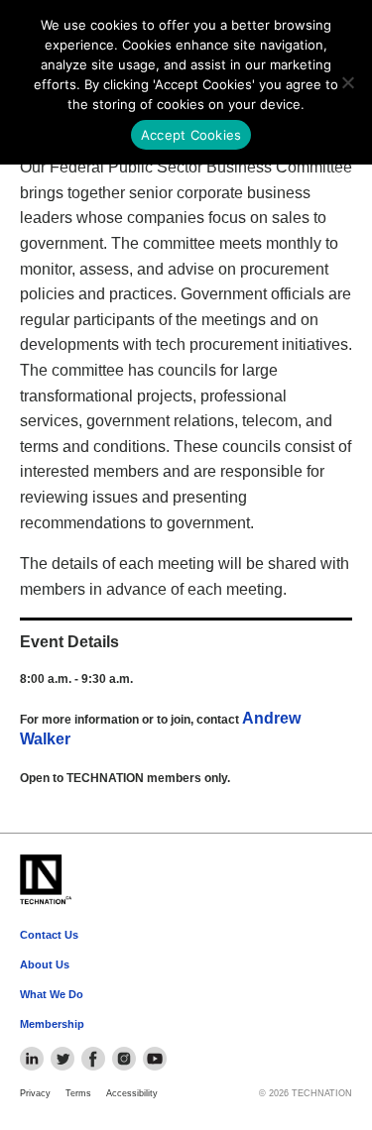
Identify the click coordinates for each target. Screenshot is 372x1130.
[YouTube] (155, 1059)
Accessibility (132, 1093)
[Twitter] (62, 1059)
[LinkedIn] (32, 1059)
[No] (347, 82)
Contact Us (49, 935)
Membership (52, 1024)
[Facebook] (93, 1059)
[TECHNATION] (45, 880)
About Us (44, 964)
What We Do (51, 994)
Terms (78, 1093)
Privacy (35, 1093)
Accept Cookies (191, 135)
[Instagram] (124, 1059)
